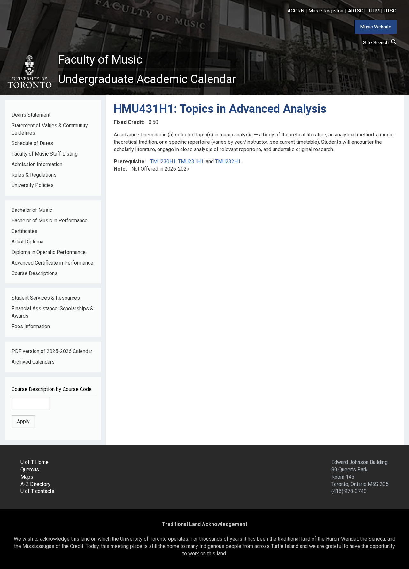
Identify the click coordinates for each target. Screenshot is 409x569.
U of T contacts (37, 491)
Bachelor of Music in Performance (50, 221)
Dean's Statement (31, 115)
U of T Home (34, 462)
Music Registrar (326, 11)
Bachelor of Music (32, 210)
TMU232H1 (228, 161)
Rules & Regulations (34, 175)
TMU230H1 (163, 161)
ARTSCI (356, 11)
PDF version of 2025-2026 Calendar (52, 351)
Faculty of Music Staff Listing (45, 154)
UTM (374, 11)
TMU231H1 (191, 161)
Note (120, 169)
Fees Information (31, 326)
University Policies (33, 185)
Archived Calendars (33, 362)
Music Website (375, 27)
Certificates (24, 231)
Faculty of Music (100, 59)
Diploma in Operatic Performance (49, 252)
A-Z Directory (35, 484)
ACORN (296, 11)
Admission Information (37, 164)
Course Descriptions (35, 273)
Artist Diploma (27, 242)
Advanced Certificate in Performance (52, 263)
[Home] (29, 71)
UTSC (390, 11)
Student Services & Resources (46, 298)
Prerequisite (129, 161)
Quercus (29, 469)
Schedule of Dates (32, 143)
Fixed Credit (128, 122)
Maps (26, 477)
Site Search (377, 43)
